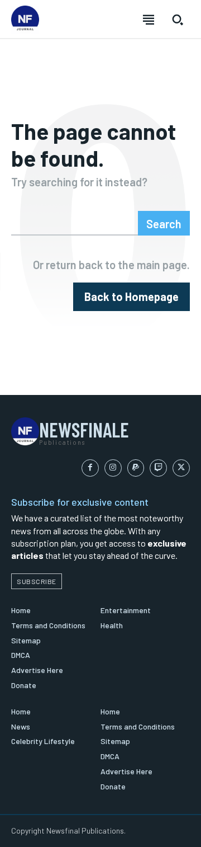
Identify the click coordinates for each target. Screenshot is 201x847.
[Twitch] (158, 468)
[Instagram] (113, 468)
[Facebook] (90, 468)
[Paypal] (136, 468)
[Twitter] (181, 468)
